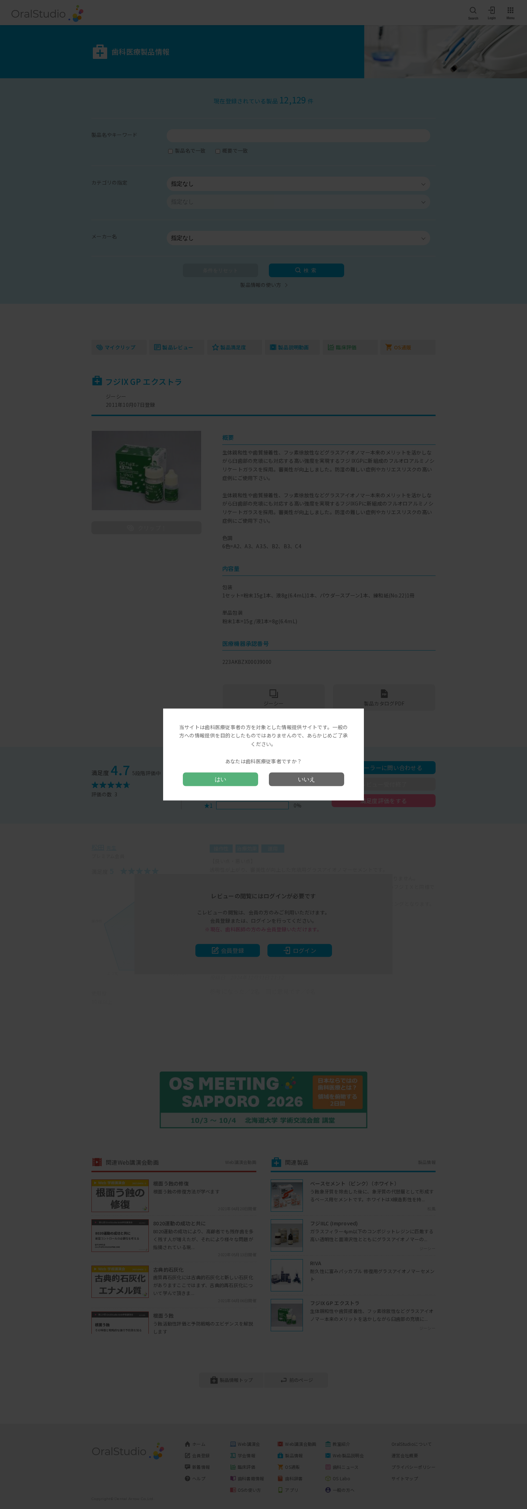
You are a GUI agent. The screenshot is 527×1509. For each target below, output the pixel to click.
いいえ (306, 779)
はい (220, 779)
